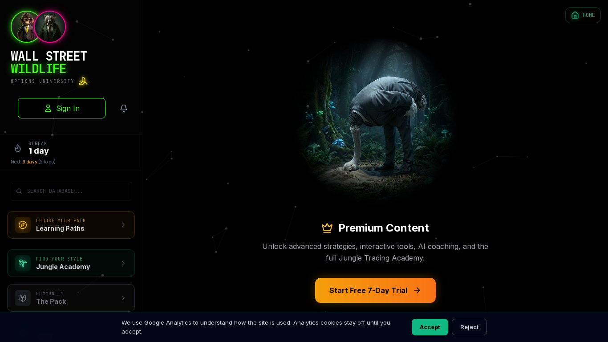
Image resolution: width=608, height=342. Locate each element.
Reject (469, 326)
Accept (430, 326)
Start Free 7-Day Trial (368, 290)
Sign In (68, 108)
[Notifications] (123, 108)
